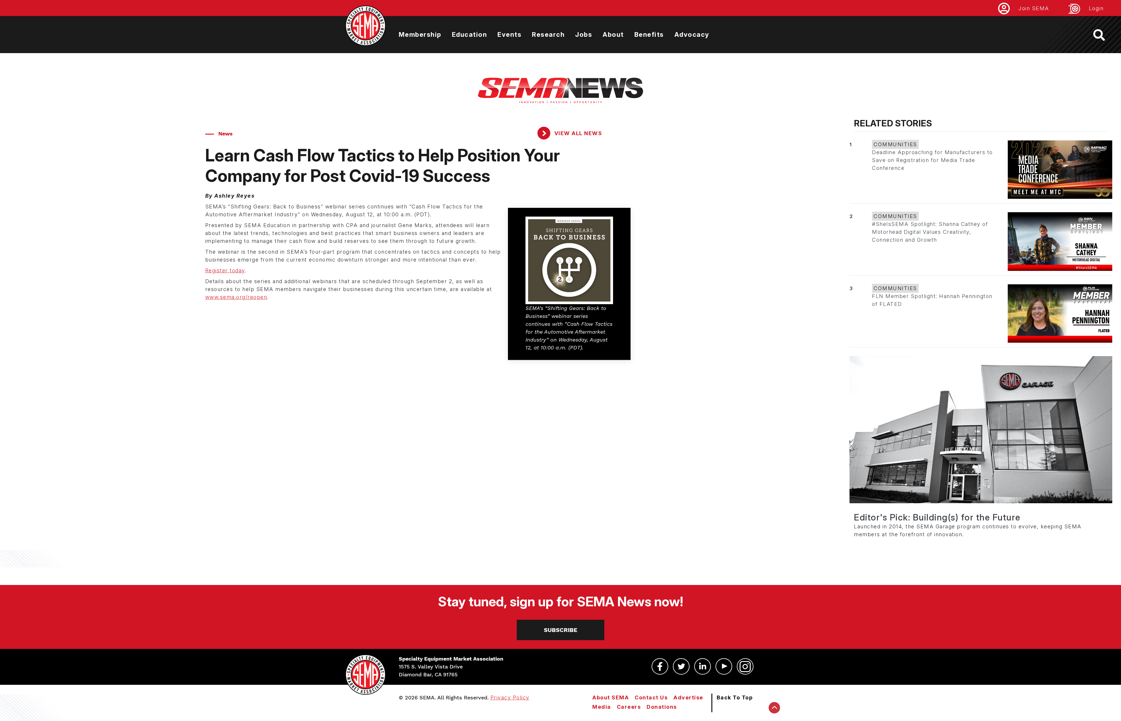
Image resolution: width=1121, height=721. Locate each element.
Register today (225, 270)
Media (601, 707)
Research (548, 34)
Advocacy (691, 34)
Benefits (649, 34)
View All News (577, 133)
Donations (662, 707)
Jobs (583, 34)
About (613, 34)
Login (1096, 8)
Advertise (688, 697)
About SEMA (610, 697)
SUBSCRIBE (560, 629)
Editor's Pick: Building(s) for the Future (937, 517)
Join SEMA (1034, 8)
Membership (420, 34)
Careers (629, 707)
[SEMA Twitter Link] (681, 666)
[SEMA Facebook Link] (660, 666)
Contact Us (651, 697)
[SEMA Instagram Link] (745, 666)
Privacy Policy (510, 697)
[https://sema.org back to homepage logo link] (1104, 35)
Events (509, 34)
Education (469, 34)
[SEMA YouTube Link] (724, 666)
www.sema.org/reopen (236, 297)
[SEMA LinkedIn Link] (702, 666)
